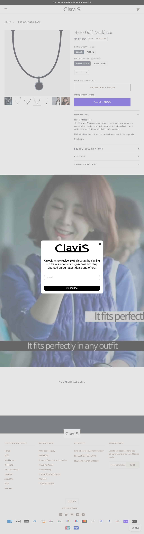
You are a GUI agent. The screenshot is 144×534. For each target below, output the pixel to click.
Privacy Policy (45, 469)
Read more (79, 139)
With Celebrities (11, 469)
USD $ (71, 501)
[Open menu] (8, 9)
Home (7, 22)
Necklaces (9, 460)
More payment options (84, 95)
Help (6, 483)
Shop (6, 455)
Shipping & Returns (85, 164)
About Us (8, 479)
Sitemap (8, 488)
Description (81, 114)
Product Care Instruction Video (53, 460)
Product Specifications (88, 149)
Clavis (68, 508)
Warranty (43, 479)
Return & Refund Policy (49, 474)
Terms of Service (46, 483)
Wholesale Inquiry (47, 451)
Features (79, 156)
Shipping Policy (46, 465)
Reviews (8, 474)
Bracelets (8, 465)
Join (132, 465)
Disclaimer (44, 455)
